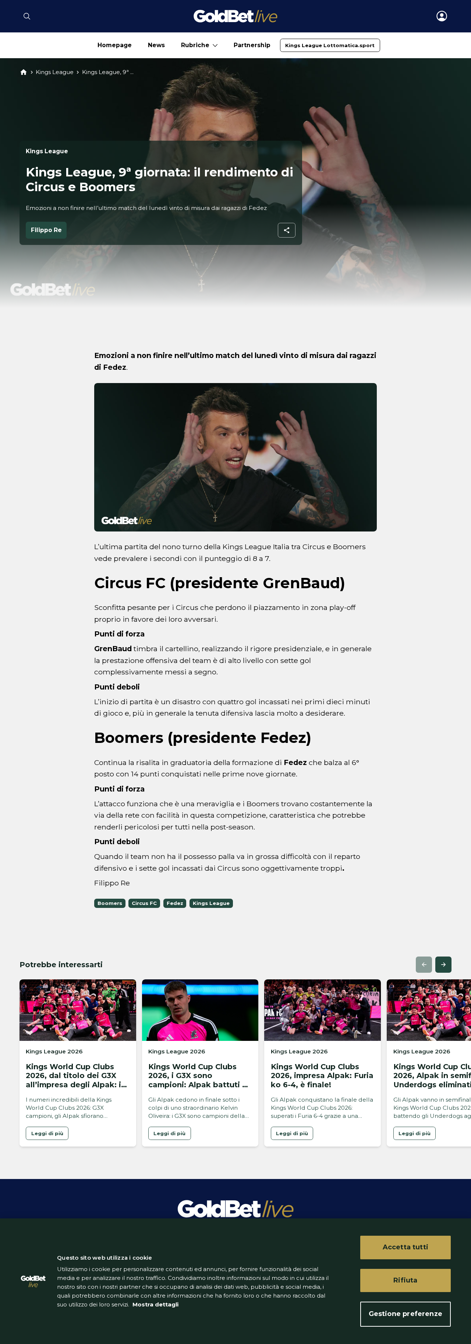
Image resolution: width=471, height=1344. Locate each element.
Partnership (252, 45)
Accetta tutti (405, 1247)
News (156, 45)
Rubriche (195, 45)
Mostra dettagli (154, 1304)
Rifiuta (405, 1280)
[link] (330, 45)
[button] (424, 965)
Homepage (115, 45)
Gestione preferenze (405, 1314)
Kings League (55, 72)
